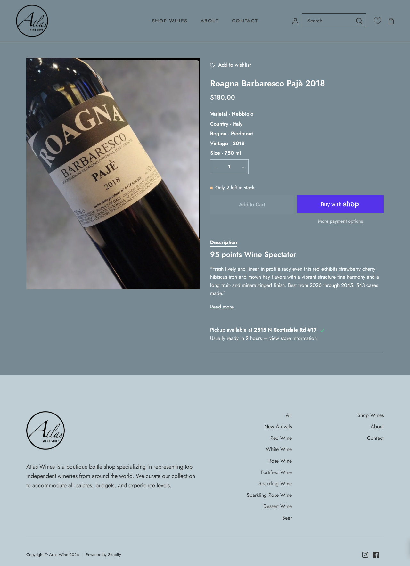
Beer (287, 517)
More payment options (340, 221)
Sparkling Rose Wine (269, 495)
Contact (375, 438)
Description (223, 242)
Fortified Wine (276, 472)
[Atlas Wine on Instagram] (365, 555)
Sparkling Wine (275, 483)
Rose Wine (280, 460)
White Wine (279, 449)
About (377, 426)
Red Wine (281, 438)
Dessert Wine (277, 506)
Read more (222, 306)
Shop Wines (370, 415)
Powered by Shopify (103, 555)
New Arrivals (278, 426)
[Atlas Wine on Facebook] (376, 555)
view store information (293, 338)
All (289, 415)
